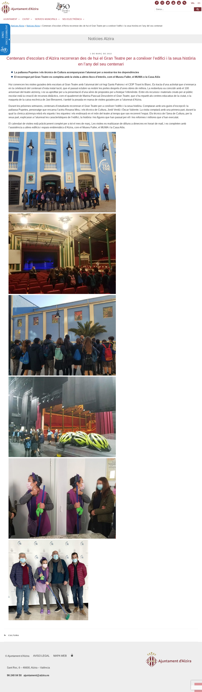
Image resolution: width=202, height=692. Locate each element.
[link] (192, 3)
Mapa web (60, 655)
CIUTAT (26, 19)
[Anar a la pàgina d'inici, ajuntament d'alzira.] (35, 8)
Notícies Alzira (17, 26)
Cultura (13, 635)
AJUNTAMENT (10, 19)
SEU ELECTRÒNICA (72, 19)
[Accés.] (72, 655)
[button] (197, 9)
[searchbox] (178, 9)
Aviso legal (41, 655)
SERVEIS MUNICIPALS (46, 19)
